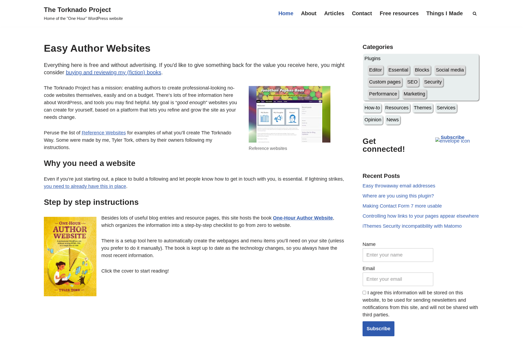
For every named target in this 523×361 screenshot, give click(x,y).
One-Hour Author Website (303, 218)
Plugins (372, 58)
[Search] (475, 13)
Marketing (414, 94)
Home (285, 13)
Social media (450, 70)
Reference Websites (104, 132)
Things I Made (444, 13)
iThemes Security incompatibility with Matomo (412, 226)
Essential (398, 70)
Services (446, 107)
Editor (375, 70)
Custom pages (385, 82)
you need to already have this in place (85, 186)
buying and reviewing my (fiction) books (113, 72)
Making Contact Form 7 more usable (402, 206)
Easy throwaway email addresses (399, 186)
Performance (383, 94)
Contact (362, 13)
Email (369, 268)
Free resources (399, 13)
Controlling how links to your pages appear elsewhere (421, 216)
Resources (397, 107)
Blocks (422, 70)
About (309, 13)
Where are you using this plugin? (398, 196)
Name (369, 244)
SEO (412, 82)
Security (433, 82)
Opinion (372, 119)
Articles (334, 13)
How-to (372, 107)
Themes (422, 107)
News (393, 119)
